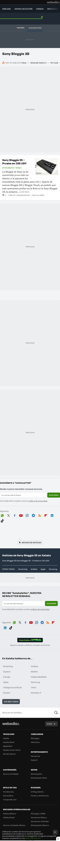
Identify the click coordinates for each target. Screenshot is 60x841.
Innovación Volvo (35, 28)
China (23, 62)
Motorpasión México (40, 825)
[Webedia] (53, 2)
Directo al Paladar (11, 774)
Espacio (6, 671)
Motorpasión (36, 774)
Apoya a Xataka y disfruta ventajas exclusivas (30, 645)
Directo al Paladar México (14, 825)
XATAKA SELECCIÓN (23, 8)
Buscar (56, 712)
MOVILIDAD (52, 8)
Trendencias (8, 791)
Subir (49, 723)
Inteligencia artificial (12, 687)
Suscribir (53, 495)
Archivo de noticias (31, 542)
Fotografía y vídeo (11, 168)
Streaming (22, 569)
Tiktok (2, 520)
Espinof (34, 760)
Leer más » (25, 191)
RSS (39, 515)
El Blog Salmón (37, 791)
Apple (43, 569)
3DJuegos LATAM (38, 813)
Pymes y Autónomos (40, 795)
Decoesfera (8, 795)
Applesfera (7, 746)
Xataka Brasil (9, 817)
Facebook (14, 515)
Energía (6, 676)
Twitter (8, 515)
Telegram (33, 515)
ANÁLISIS (6, 8)
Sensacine (35, 756)
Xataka (6, 738)
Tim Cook (54, 62)
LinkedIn (52, 515)
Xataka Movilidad (38, 676)
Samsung (53, 569)
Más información (33, 838)
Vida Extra (35, 742)
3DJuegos (35, 738)
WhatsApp (2, 515)
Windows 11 (36, 692)
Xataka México (9, 813)
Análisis (34, 569)
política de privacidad (38, 501)
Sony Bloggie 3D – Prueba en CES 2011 (14, 161)
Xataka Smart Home (12, 750)
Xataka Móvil (8, 742)
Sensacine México (39, 817)
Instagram (27, 515)
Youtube (21, 515)
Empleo (6, 692)
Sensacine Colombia (40, 821)
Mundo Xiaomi (9, 754)
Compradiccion (9, 799)
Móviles (34, 671)
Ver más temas (11, 701)
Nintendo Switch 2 (38, 62)
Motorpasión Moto (39, 777)
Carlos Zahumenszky (19, 195)
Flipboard (46, 515)
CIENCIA (40, 8)
